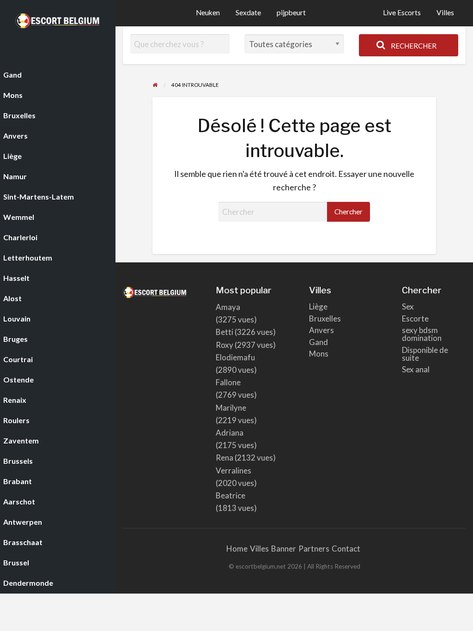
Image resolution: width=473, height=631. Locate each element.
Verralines (233, 470)
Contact (346, 548)
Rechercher (413, 46)
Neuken (208, 12)
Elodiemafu (235, 357)
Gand (318, 342)
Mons (318, 354)
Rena (224, 457)
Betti (224, 332)
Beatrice (230, 495)
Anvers (321, 330)
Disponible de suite (425, 354)
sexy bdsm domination (422, 334)
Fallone (228, 382)
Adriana (229, 432)
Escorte (415, 318)
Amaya (228, 307)
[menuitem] (402, 13)
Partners (313, 548)
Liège (318, 306)
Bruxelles (325, 318)
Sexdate (248, 12)
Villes (445, 12)
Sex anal (416, 369)
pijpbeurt (291, 12)
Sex (408, 306)
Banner (283, 548)
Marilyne (231, 408)
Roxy (224, 345)
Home (237, 548)
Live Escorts (402, 12)
